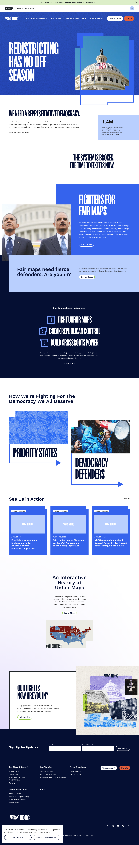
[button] (132, 8)
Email (51, 744)
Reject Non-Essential (46, 837)
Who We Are (86, 244)
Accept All (18, 837)
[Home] (21, 818)
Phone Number (87, 744)
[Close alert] (136, 2)
